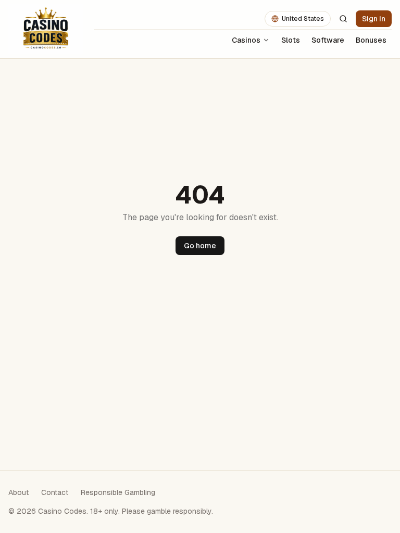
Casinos (246, 40)
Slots (290, 40)
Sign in (373, 18)
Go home (200, 245)
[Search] (343, 18)
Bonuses (371, 40)
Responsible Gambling (118, 492)
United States (303, 19)
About (18, 492)
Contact (54, 492)
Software (327, 40)
